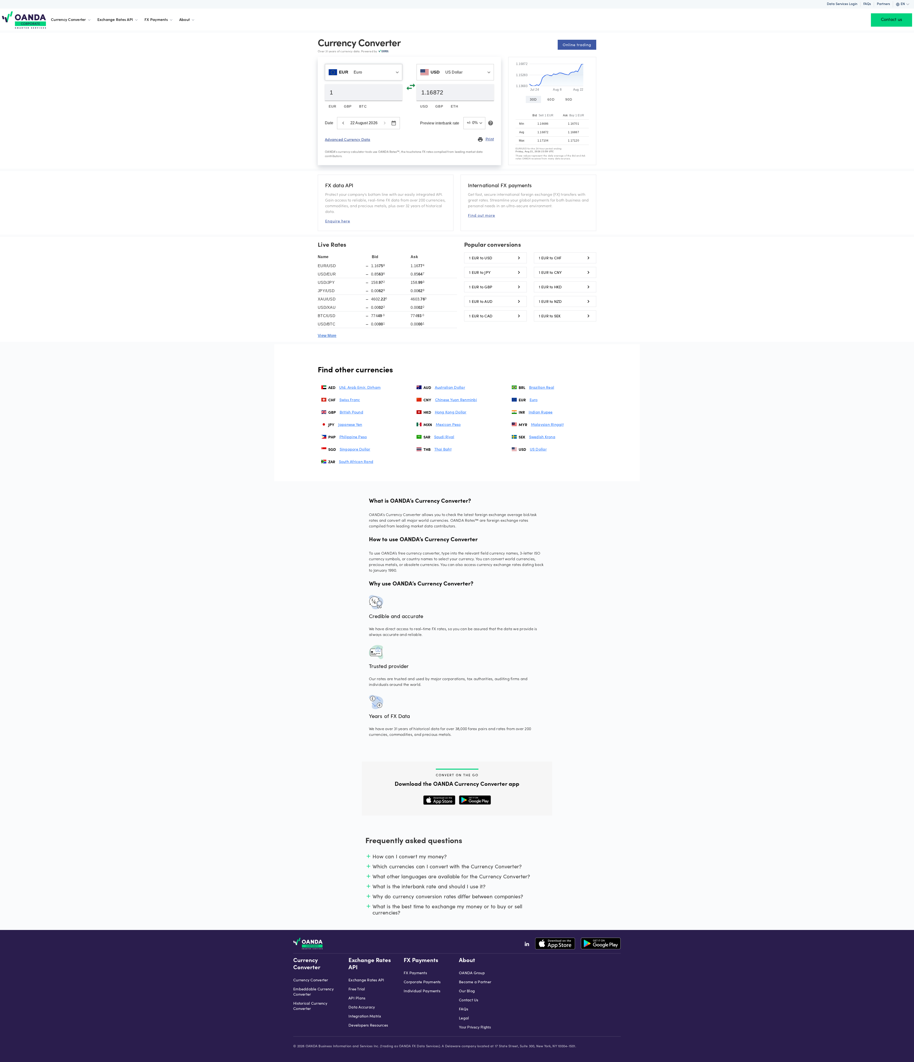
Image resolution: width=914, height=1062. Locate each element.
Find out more (481, 215)
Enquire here (337, 221)
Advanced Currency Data (347, 139)
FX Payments (156, 20)
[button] (474, 123)
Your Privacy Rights (475, 1027)
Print (485, 139)
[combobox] (363, 72)
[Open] (397, 72)
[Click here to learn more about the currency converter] (489, 123)
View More (327, 336)
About (184, 20)
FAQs (867, 4)
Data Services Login (842, 4)
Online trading (577, 44)
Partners (883, 4)
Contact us (891, 20)
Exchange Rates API (115, 20)
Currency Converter (68, 20)
